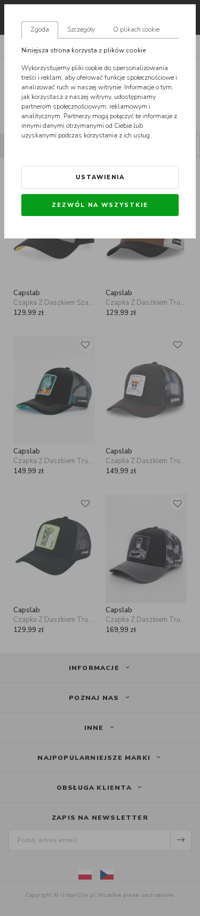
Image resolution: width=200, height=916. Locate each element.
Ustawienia (100, 177)
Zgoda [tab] (39, 29)
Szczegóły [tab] (81, 29)
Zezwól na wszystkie (100, 205)
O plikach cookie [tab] (136, 29)
